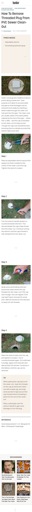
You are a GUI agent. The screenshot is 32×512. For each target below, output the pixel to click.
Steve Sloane (7, 31)
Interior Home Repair (7, 10)
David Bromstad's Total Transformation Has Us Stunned (8, 477)
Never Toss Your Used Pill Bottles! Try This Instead (23, 477)
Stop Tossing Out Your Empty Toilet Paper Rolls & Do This (23, 499)
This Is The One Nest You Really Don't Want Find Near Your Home (8, 499)
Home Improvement (7, 8)
